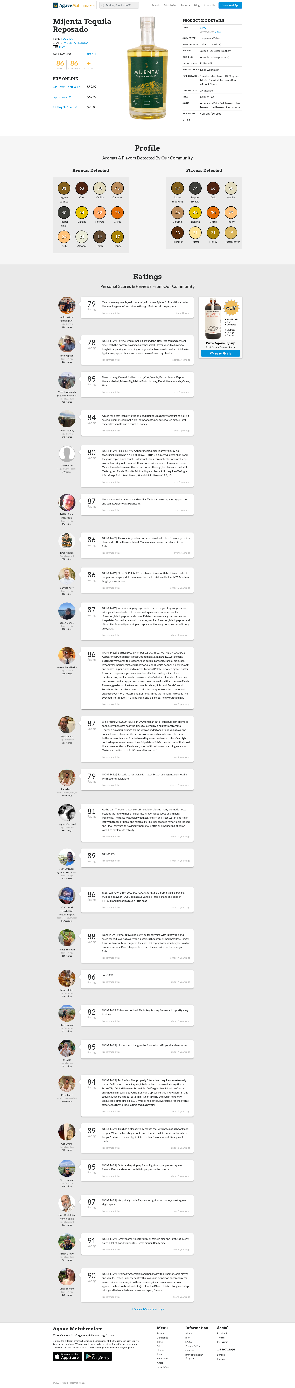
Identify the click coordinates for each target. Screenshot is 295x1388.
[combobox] (119, 5)
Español (221, 1358)
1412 (218, 31)
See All (91, 54)
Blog (197, 5)
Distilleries (170, 5)
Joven (160, 1354)
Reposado (162, 1358)
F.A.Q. (188, 1341)
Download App (230, 5)
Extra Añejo (163, 1366)
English (221, 1354)
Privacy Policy (192, 1346)
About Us (209, 5)
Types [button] (184, 5)
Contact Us (191, 1350)
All (158, 1345)
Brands (155, 5)
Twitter (221, 1337)
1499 (62, 46)
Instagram (222, 1341)
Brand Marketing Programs (194, 1356)
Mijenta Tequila (76, 42)
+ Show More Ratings (147, 1309)
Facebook (222, 1333)
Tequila (67, 38)
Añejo (160, 1362)
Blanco (160, 1349)
